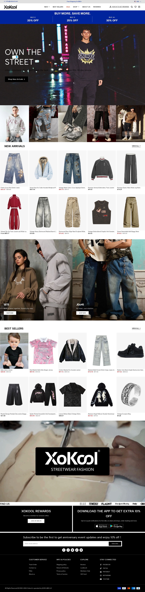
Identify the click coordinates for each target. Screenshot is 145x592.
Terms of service (62, 574)
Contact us (32, 568)
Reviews (83, 564)
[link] (72, 64)
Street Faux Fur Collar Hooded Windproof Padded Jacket (43, 187)
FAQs (30, 571)
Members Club (85, 571)
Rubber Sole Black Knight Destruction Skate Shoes (130, 370)
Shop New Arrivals (15, 79)
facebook (106, 564)
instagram (107, 575)
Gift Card (83, 574)
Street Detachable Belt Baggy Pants (128, 231)
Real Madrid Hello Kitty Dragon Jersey (41, 370)
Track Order (33, 564)
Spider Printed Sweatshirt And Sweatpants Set (43, 414)
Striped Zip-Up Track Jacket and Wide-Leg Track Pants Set (14, 231)
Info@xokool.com (12, 1)
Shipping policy (61, 564)
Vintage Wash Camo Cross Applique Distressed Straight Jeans (72, 187)
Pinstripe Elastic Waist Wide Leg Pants (128, 187)
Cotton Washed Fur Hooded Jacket (69, 370)
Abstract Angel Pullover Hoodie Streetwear (101, 414)
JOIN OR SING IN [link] (36, 521)
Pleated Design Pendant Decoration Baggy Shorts (14, 414)
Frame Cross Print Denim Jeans (10, 187)
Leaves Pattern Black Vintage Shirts (69, 414)
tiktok (105, 568)
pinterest (106, 572)
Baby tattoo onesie (6, 370)
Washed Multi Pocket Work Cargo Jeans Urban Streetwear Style (101, 370)
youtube (106, 579)
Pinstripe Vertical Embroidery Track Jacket (101, 187)
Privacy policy (61, 571)
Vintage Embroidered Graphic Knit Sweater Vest (101, 231)
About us (32, 574)
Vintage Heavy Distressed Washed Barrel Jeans (43, 231)
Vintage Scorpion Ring (124, 414)
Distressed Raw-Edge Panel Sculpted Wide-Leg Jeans (72, 231)
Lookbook (83, 568)
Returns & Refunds (63, 568)
